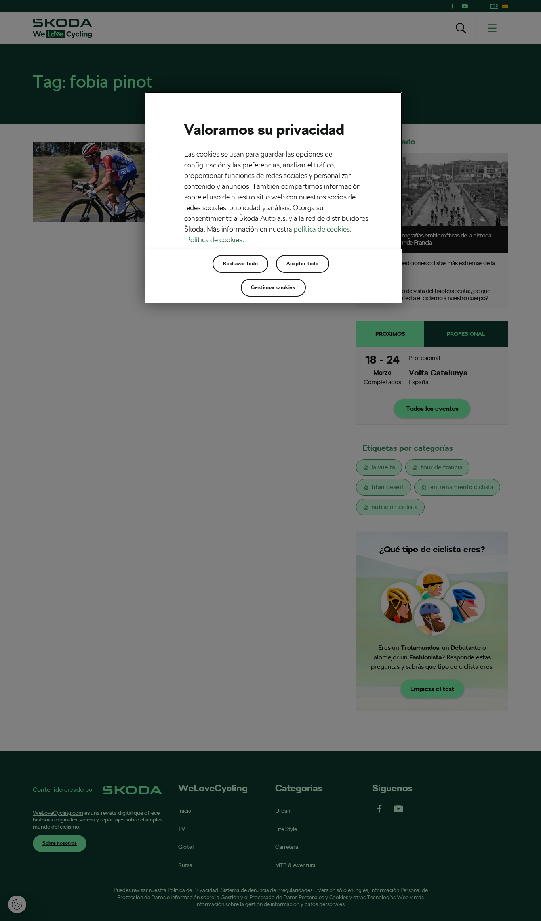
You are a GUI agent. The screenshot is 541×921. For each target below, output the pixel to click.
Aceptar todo (302, 263)
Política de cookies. (215, 240)
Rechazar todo (240, 263)
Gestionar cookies (273, 287)
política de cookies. (322, 229)
